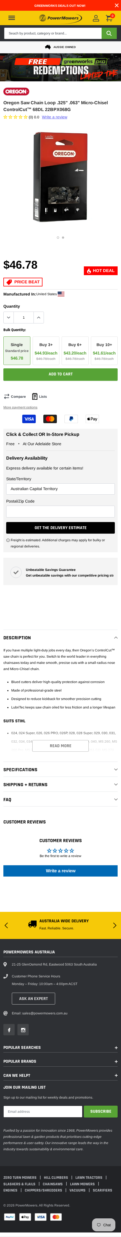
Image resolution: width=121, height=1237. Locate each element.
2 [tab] (63, 237)
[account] (96, 18)
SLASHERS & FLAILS (19, 1184)
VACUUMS (78, 1190)
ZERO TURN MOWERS (20, 1177)
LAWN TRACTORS (89, 1177)
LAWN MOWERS (83, 1184)
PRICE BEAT (26, 281)
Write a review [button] (60, 870)
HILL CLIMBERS (56, 1177)
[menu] (11, 18)
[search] (109, 33)
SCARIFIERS (102, 1190)
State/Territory (18, 479)
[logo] (60, 18)
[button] (16, 117)
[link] (9, 1029)
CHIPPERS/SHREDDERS (44, 1190)
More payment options (20, 407)
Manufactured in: (19, 294)
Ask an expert (33, 999)
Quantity (11, 306)
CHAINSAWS (53, 1184)
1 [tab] (58, 237)
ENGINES (10, 1190)
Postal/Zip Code (20, 501)
